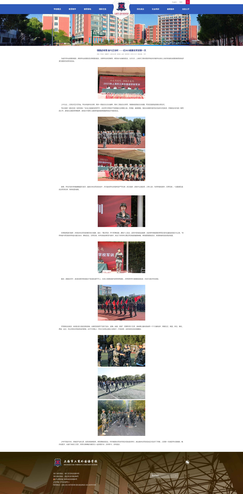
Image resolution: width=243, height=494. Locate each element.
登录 (180, 2)
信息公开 (185, 9)
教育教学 (72, 9)
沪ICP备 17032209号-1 (61, 482)
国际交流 (102, 9)
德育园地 (87, 9)
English (174, 2)
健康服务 (170, 9)
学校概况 (57, 9)
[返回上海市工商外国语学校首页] (121, 1)
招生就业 (140, 9)
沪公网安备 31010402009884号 (66, 479)
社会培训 (155, 9)
